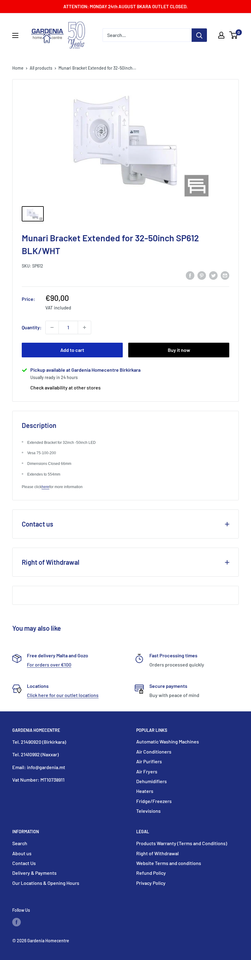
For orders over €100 (49, 664)
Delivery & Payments (34, 873)
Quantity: (32, 327)
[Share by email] (225, 275)
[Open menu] (15, 35)
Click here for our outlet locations (63, 695)
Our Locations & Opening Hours (45, 883)
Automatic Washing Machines (167, 741)
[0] (234, 35)
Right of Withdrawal (157, 853)
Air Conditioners (153, 751)
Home (18, 68)
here (45, 487)
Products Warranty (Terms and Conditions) (181, 843)
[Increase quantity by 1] (84, 327)
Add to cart (72, 350)
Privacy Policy (151, 883)
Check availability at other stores (65, 387)
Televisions (148, 811)
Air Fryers (146, 771)
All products (41, 68)
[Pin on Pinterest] (201, 275)
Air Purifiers (149, 761)
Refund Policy (151, 873)
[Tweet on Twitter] (213, 275)
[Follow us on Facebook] (16, 922)
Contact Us (24, 863)
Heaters (144, 791)
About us (22, 853)
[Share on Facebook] (190, 275)
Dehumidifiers (151, 781)
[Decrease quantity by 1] (52, 327)
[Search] (199, 35)
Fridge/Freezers (154, 801)
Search (19, 843)
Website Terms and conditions (168, 863)
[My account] (221, 35)
